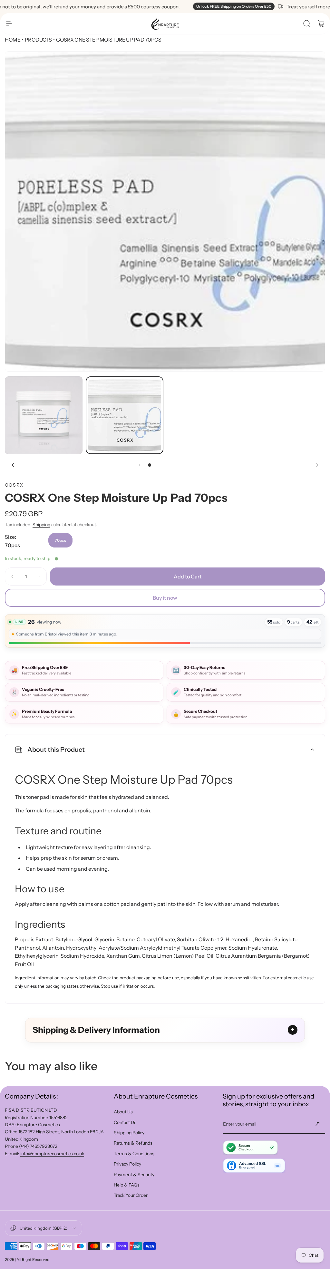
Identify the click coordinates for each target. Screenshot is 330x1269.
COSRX (14, 485)
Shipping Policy (129, 1133)
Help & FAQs (127, 1185)
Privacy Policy (127, 1164)
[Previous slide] (14, 465)
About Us (123, 1112)
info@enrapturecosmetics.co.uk (52, 1154)
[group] (165, 211)
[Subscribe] (317, 1124)
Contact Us (125, 1122)
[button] (9, 23)
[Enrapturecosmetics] (165, 23)
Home (12, 39)
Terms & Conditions (134, 1154)
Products (38, 39)
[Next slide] (315, 465)
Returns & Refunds (133, 1143)
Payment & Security (134, 1174)
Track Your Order (131, 1195)
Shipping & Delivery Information (96, 1030)
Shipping (41, 525)
